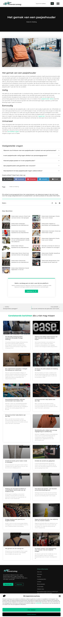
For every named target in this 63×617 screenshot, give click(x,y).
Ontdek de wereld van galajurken (45, 461)
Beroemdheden (41, 584)
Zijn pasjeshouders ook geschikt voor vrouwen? (31, 165)
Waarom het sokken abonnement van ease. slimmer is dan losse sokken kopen (46, 338)
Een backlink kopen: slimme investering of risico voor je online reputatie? (47, 592)
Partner (39, 576)
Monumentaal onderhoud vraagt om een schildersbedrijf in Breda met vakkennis (20, 240)
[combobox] (43, 3)
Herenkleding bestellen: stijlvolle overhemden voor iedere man (15, 400)
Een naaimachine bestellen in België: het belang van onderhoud (16, 369)
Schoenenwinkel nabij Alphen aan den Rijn (45, 400)
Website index (40, 589)
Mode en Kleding (31, 22)
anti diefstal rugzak (13, 131)
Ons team (39, 574)
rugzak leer (41, 116)
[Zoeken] (52, 3)
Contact (39, 581)
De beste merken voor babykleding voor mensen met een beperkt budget (45, 550)
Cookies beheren (31, 614)
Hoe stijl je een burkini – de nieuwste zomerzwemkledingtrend (46, 489)
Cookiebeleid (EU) (41, 579)
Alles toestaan (32, 610)
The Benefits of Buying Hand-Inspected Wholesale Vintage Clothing (14, 338)
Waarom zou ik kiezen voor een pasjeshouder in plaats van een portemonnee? (31, 150)
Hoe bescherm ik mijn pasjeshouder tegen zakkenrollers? (31, 171)
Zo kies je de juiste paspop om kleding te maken (46, 369)
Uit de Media (40, 586)
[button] (60, 596)
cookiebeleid (39, 603)
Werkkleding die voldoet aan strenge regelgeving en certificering (46, 430)
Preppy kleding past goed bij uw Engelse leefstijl (15, 520)
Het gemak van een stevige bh (14, 548)
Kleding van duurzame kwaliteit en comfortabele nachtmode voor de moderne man (15, 490)
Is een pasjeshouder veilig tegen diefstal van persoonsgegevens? (31, 155)
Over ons (39, 571)
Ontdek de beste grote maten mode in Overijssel (16, 461)
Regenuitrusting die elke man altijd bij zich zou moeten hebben (46, 520)
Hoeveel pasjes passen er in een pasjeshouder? (31, 160)
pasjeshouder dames (47, 99)
